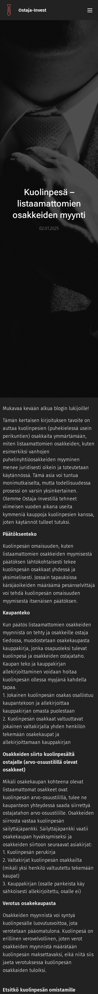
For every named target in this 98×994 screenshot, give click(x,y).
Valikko (89, 10)
